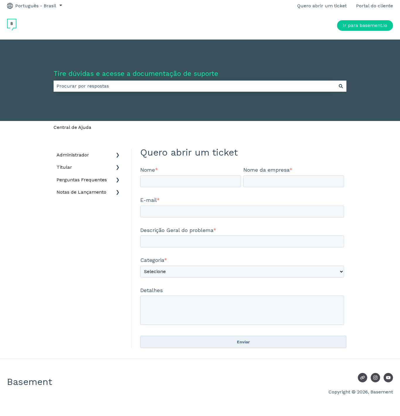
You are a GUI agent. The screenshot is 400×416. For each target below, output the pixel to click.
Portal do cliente (374, 5)
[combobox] (194, 86)
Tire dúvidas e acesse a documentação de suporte (136, 74)
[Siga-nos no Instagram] (375, 377)
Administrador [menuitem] (73, 155)
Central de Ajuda (72, 127)
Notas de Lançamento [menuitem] (81, 192)
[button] (117, 155)
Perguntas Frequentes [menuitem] (82, 180)
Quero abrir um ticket (322, 5)
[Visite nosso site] (362, 377)
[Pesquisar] (340, 86)
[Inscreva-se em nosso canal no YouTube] (388, 377)
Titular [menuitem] (64, 167)
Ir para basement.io (365, 25)
